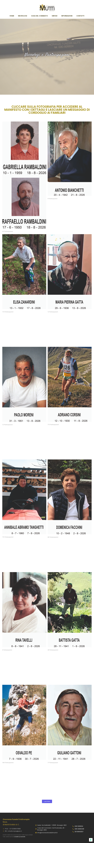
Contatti (80, 16)
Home (12, 16)
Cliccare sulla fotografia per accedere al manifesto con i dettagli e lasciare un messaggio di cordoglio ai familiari (47, 110)
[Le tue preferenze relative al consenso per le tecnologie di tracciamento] (91, 840)
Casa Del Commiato (39, 16)
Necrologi (22, 16)
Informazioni (66, 16)
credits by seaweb (19, 837)
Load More (47, 801)
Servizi (54, 16)
